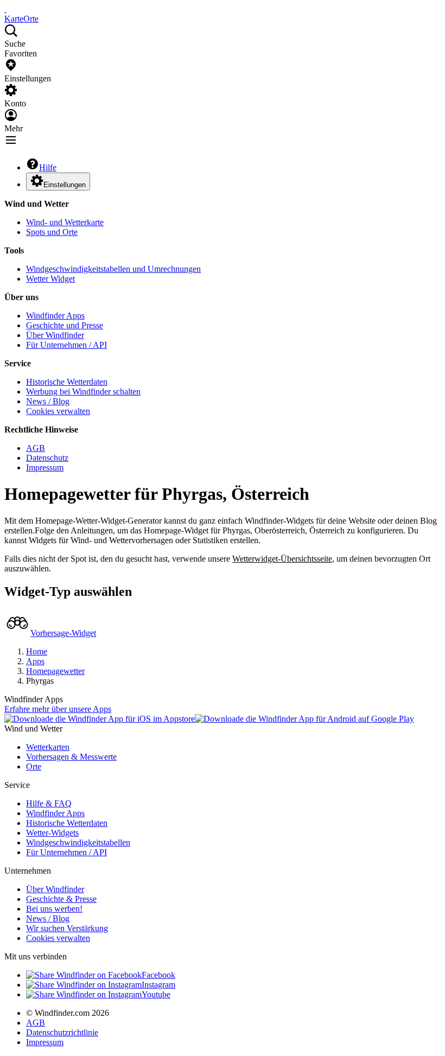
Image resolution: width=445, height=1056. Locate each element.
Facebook (158, 974)
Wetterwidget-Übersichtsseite (282, 558)
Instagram (158, 984)
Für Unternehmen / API (66, 344)
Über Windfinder (55, 335)
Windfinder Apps (55, 315)
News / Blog (47, 401)
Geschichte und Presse (64, 325)
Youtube (156, 994)
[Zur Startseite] (5, 9)
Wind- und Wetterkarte (65, 222)
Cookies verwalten (58, 411)
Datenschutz (47, 457)
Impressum (44, 467)
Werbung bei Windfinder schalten (83, 391)
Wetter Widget (50, 278)
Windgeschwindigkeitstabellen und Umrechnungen (113, 268)
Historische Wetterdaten (66, 381)
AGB (35, 448)
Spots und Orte (52, 232)
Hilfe (47, 167)
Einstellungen (64, 185)
